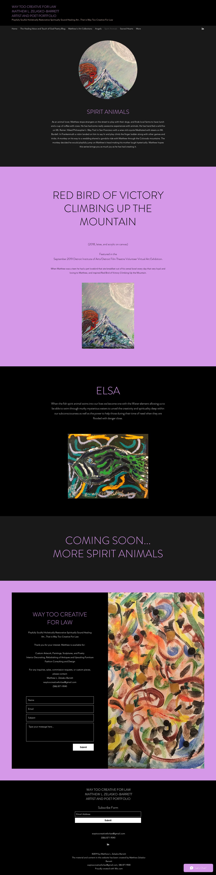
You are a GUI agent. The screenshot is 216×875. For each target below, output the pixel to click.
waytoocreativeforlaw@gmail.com (59, 682)
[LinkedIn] (202, 28)
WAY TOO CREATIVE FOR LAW (34, 6)
